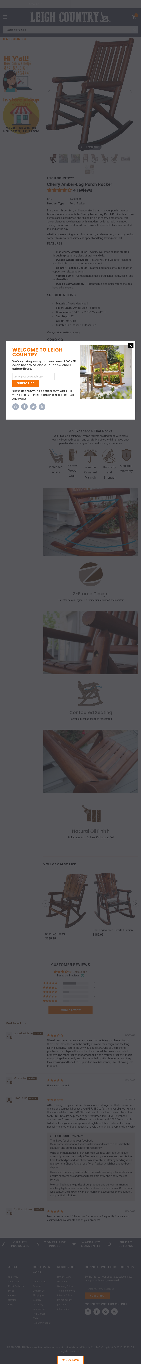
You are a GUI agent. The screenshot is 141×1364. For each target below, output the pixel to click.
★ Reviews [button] (70, 1360)
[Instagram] (15, 406)
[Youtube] (42, 406)
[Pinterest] (33, 406)
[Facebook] (24, 406)
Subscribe (25, 383)
